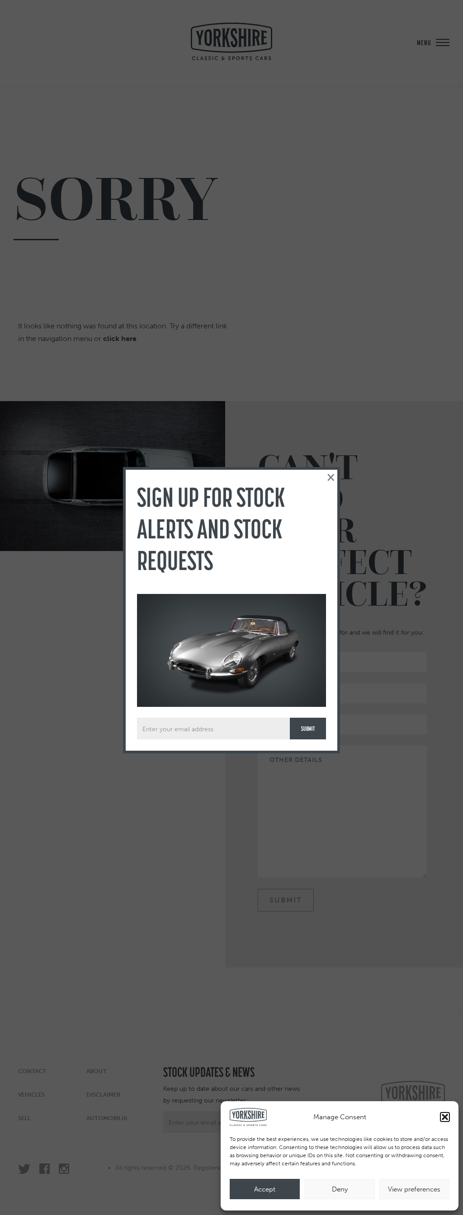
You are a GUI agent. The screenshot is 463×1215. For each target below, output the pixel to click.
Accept (264, 1189)
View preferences (414, 1189)
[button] (444, 1117)
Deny (340, 1189)
